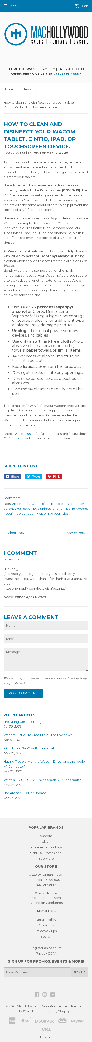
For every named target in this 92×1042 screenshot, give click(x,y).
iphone (57, 508)
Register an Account (46, 948)
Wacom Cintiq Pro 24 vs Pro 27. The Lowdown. (38, 735)
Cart (84, 6)
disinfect (43, 508)
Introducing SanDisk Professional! (29, 748)
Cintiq (36, 503)
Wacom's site (24, 433)
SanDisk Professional (46, 853)
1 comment (12, 498)
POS (22, 1011)
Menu (13, 6)
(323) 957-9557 (68, 73)
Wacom (43, 513)
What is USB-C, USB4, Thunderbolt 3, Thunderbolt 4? (43, 780)
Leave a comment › (18, 559)
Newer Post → (77, 532)
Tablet (20, 513)
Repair (9, 513)
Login (46, 942)
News (26, 89)
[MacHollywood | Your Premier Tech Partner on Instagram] (44, 995)
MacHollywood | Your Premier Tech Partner (50, 1006)
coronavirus (12, 508)
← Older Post (14, 532)
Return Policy (46, 919)
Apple (16, 503)
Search (46, 936)
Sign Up (79, 972)
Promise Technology (46, 847)
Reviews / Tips (46, 931)
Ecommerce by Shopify (51, 1011)
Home (8, 89)
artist (26, 503)
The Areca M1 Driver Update (25, 793)
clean (62, 503)
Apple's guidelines (22, 438)
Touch (30, 513)
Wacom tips (59, 513)
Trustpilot (47, 1037)
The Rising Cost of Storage (24, 722)
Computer (76, 503)
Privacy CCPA (46, 953)
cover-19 (29, 508)
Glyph (46, 841)
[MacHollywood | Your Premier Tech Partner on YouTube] (52, 995)
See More (46, 858)
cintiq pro (49, 503)
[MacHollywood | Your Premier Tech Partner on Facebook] (36, 995)
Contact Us (46, 925)
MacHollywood (75, 508)
